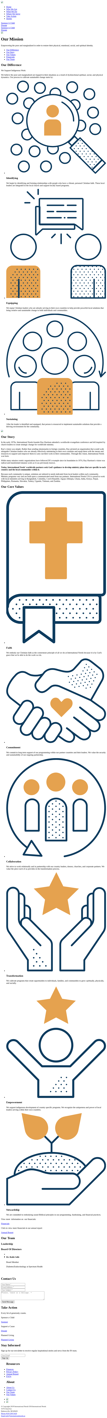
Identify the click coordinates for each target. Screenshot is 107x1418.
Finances (10, 1369)
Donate (4, 25)
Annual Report (7, 1232)
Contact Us (11, 1390)
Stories (9, 18)
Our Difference (12, 50)
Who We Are (11, 9)
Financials (10, 57)
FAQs (8, 1376)
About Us (10, 1387)
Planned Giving (7, 1340)
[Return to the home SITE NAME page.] (2, 2)
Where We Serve (13, 14)
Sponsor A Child (8, 23)
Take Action (11, 16)
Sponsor (4, 1322)
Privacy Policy (12, 1372)
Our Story (10, 52)
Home (8, 7)
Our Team (10, 59)
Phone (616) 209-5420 (9, 1413)
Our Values (11, 55)
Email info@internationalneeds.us (13, 1416)
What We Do (11, 11)
